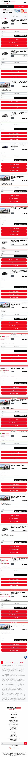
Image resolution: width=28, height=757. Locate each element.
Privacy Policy (18, 752)
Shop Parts (13, 728)
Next (21, 662)
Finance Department (13, 725)
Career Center (13, 735)
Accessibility (10, 752)
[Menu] (25, 3)
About (13, 731)
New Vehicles (13, 718)
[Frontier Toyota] (8, 1)
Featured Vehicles (13, 722)
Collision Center (13, 739)
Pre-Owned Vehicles (13, 720)
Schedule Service (13, 727)
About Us (13, 732)
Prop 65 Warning (14, 753)
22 (17, 662)
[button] (25, 657)
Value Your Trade (14, 45)
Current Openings (13, 736)
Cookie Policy (13, 740)
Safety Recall (6, 753)
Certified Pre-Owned (13, 721)
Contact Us (13, 734)
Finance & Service (13, 724)
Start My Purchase (14, 42)
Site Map (24, 752)
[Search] (25, 743)
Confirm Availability (14, 39)
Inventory (13, 717)
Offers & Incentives (13, 729)
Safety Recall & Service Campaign (13, 737)
